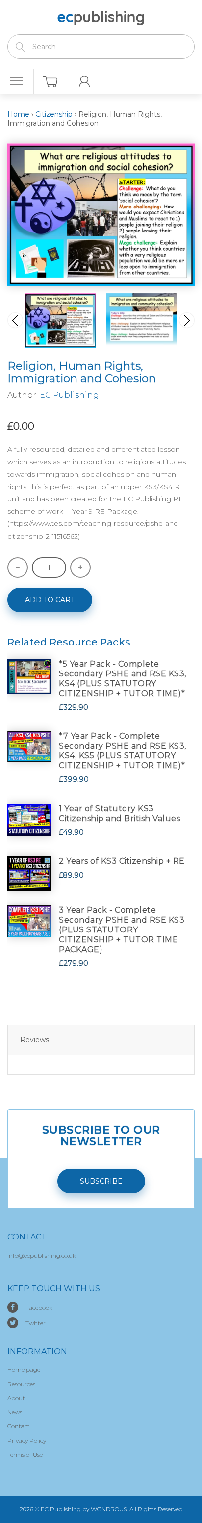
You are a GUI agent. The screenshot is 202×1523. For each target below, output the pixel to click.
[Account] (84, 81)
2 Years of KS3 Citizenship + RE (122, 861)
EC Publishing (69, 395)
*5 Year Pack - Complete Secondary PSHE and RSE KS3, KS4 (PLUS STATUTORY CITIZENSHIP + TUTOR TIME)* (122, 678)
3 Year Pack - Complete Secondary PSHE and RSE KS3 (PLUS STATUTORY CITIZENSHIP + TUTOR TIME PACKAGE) (121, 929)
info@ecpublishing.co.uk (41, 1255)
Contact (18, 1426)
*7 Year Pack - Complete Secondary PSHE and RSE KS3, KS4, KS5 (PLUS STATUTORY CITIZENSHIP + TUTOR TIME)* (122, 750)
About (16, 1398)
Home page (23, 1369)
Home (18, 114)
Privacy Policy (26, 1440)
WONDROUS (109, 1509)
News (14, 1412)
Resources (21, 1384)
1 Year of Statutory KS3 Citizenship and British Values (119, 813)
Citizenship (54, 114)
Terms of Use (25, 1454)
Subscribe (101, 1181)
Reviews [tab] (34, 1039)
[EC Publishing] (101, 16)
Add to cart (50, 599)
